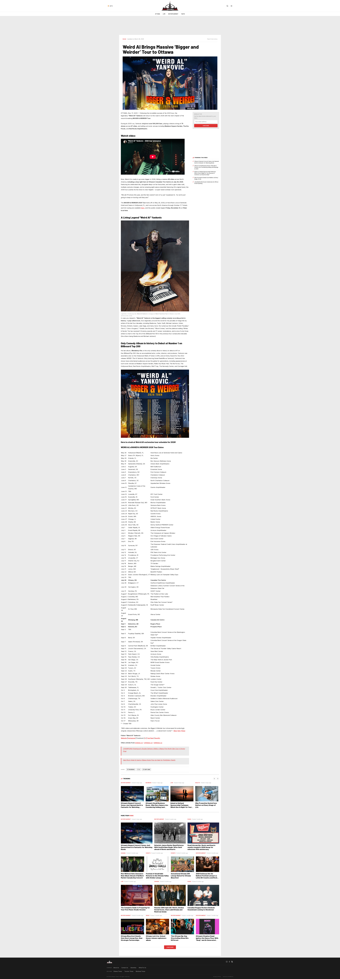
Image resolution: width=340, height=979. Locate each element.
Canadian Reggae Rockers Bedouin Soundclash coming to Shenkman (201, 909)
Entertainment (173, 14)
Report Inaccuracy (212, 39)
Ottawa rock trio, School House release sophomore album (156, 938)
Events (148, 853)
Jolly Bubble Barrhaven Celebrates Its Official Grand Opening (206, 182)
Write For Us (142, 967)
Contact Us (124, 967)
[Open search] (227, 6)
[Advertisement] (170, 25)
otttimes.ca (148, 743)
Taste (183, 14)
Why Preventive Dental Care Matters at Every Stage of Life (206, 178)
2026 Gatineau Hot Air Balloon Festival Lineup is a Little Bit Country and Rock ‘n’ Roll (206, 877)
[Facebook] (229, 961)
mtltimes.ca (158, 743)
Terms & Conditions (228, 976)
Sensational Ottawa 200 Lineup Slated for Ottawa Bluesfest (181, 876)
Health (197, 782)
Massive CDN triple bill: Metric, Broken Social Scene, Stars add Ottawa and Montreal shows (169, 910)
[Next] (217, 778)
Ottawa (157, 14)
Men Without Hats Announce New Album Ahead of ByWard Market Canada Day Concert (132, 876)
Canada (123, 853)
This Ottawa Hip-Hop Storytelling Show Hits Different (180, 938)
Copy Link (147, 769)
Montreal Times (140, 971)
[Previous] (214, 778)
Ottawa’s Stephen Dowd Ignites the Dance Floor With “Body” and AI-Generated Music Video (207, 939)
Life (164, 14)
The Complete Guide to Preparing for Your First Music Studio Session (135, 909)
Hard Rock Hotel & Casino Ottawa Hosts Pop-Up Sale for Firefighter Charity (149, 760)
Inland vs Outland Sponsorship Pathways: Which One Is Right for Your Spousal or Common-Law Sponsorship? (205, 173)
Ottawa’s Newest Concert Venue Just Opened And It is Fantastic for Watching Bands (206, 162)
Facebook (131, 769)
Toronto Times (128, 971)
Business (148, 782)
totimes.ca (139, 743)
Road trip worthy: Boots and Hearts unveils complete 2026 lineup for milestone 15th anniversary (201, 847)
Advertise (133, 967)
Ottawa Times (117, 971)
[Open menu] (231, 6)
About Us (116, 967)
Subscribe (206, 125)
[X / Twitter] (232, 961)
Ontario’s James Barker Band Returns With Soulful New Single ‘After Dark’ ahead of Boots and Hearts (169, 847)
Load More (170, 947)
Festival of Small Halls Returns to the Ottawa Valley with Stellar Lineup (157, 876)
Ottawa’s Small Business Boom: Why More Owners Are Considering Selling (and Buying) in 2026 (206, 167)
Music (124, 39)
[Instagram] (226, 961)
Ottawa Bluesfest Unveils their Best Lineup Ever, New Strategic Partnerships (131, 938)
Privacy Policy (217, 976)
